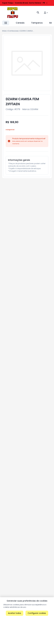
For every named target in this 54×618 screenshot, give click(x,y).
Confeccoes (13, 31)
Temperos (37, 22)
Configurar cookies (37, 613)
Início (4, 31)
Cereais (20, 22)
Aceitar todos (14, 613)
